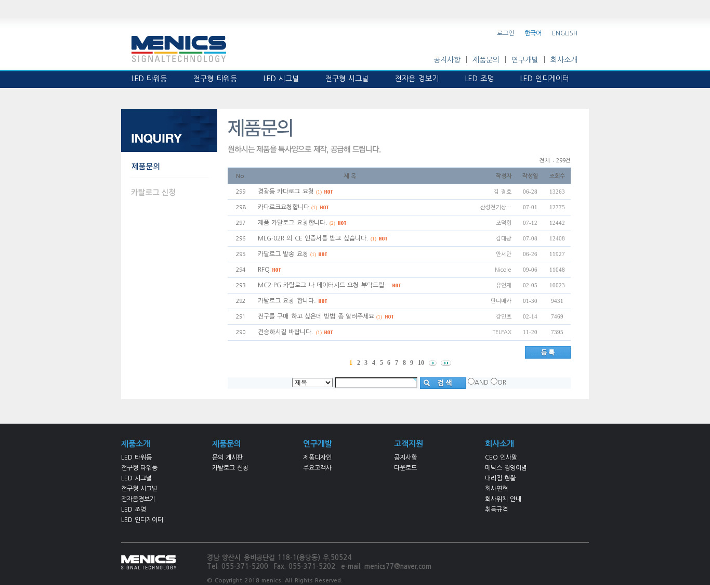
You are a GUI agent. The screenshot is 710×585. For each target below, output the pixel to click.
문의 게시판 (227, 457)
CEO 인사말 (501, 457)
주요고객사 (317, 468)
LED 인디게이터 (142, 520)
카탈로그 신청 (230, 468)
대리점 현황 (500, 478)
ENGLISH (564, 33)
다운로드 (405, 468)
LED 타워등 (136, 457)
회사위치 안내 (503, 499)
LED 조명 (133, 509)
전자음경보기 (138, 499)
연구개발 (524, 59)
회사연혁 (496, 489)
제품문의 (485, 59)
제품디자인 (317, 457)
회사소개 (563, 59)
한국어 (533, 33)
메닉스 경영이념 (506, 468)
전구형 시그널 (139, 489)
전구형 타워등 (139, 468)
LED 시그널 (136, 478)
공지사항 (447, 59)
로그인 (505, 33)
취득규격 (496, 509)
